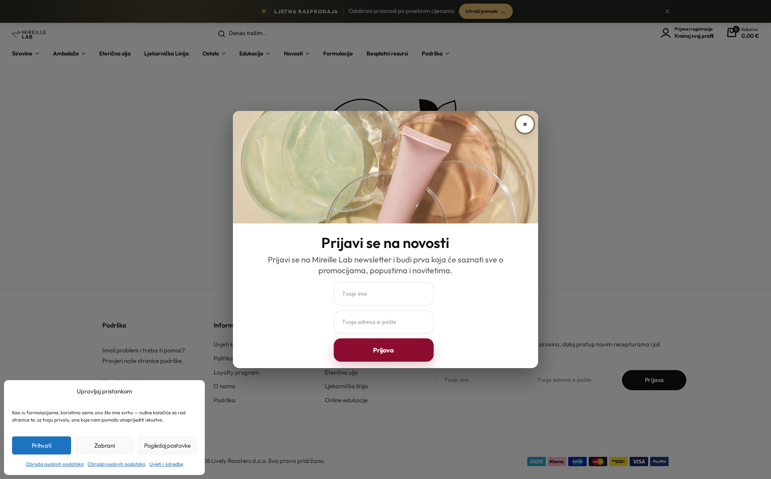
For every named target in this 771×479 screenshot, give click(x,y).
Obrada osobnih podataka (55, 464)
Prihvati (41, 445)
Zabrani (104, 445)
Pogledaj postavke (167, 445)
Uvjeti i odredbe (166, 464)
